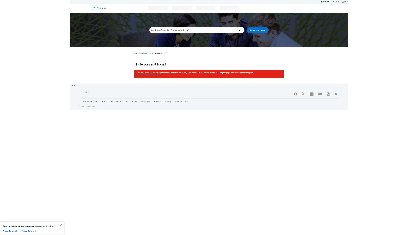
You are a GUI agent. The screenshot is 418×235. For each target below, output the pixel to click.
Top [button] (75, 85)
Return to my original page (148, 75)
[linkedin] (312, 94)
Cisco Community (141, 53)
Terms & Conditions (115, 101)
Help (103, 101)
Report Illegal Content (181, 101)
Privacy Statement (10, 231)
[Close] (61, 225)
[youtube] (320, 94)
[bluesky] (336, 94)
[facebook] (295, 94)
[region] (32, 228)
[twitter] (303, 94)
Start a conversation (258, 30)
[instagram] (328, 94)
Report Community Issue (90, 101)
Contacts (86, 92)
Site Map (168, 101)
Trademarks (157, 101)
